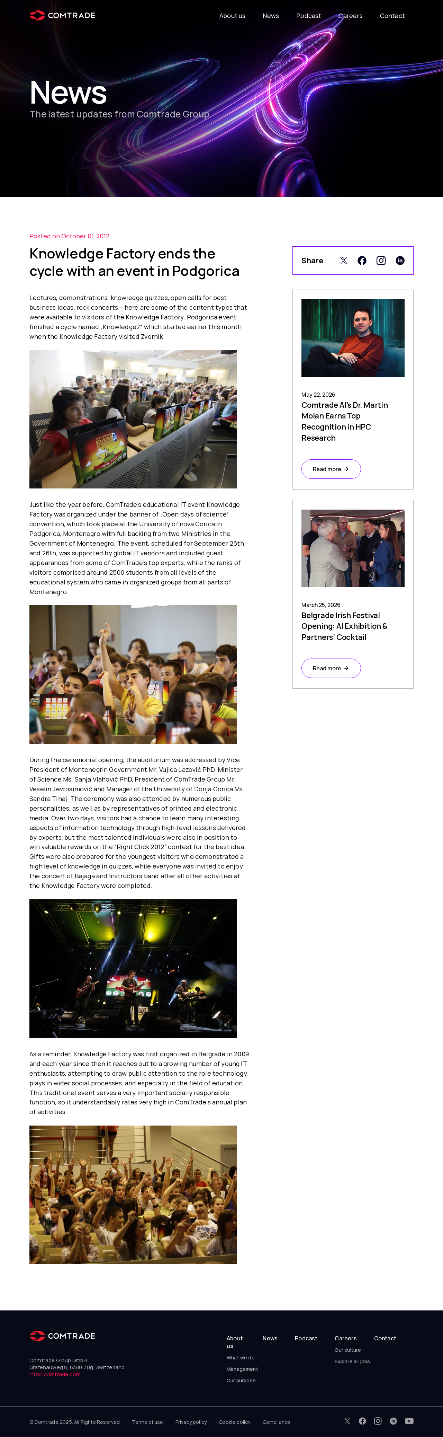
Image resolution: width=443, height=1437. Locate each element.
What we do (241, 1357)
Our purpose (241, 1380)
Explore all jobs (352, 1361)
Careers (350, 15)
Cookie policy (234, 1422)
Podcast (308, 15)
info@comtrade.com (55, 1374)
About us (232, 15)
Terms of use (147, 1422)
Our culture (348, 1350)
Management (242, 1369)
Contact (392, 15)
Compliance (277, 1422)
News (271, 15)
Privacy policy (191, 1422)
